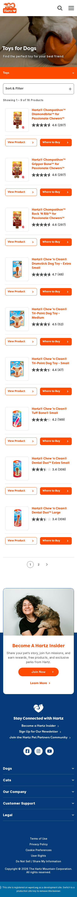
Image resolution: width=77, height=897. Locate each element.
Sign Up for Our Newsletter (38, 731)
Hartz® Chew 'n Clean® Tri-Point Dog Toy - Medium (49, 313)
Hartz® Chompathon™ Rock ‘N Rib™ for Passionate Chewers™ (49, 214)
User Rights (38, 855)
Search (59, 8)
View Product (16, 142)
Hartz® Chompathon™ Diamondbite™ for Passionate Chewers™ (49, 114)
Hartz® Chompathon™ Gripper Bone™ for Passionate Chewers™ (49, 164)
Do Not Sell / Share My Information (38, 861)
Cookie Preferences (39, 850)
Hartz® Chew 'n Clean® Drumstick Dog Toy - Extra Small (51, 263)
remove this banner (50, 891)
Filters (38, 88)
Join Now (38, 672)
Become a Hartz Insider (38, 725)
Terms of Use (38, 838)
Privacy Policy (39, 844)
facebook (27, 751)
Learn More (38, 683)
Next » (46, 564)
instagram (38, 751)
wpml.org (33, 887)
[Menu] (71, 8)
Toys (6, 73)
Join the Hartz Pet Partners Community (38, 737)
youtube (49, 751)
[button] (56, 142)
